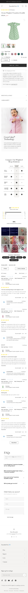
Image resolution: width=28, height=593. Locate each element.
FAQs (13, 456)
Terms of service (16, 590)
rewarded (13, 533)
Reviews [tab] (4, 265)
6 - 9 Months (14, 60)
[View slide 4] (16, 537)
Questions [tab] (12, 265)
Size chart (25, 57)
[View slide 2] (13, 537)
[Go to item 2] (8, 46)
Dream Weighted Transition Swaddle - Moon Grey (15, 351)
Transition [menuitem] (19, 257)
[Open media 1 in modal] (24, 20)
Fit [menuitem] (24, 257)
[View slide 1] (11, 537)
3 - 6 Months (5, 60)
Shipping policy (21, 590)
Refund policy (6, 590)
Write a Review (22, 269)
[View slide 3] (15, 537)
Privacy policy (11, 590)
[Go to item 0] (3, 46)
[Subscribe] (24, 575)
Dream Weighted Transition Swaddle (12, 284)
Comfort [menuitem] (13, 257)
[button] (8, 10)
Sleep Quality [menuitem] (6, 257)
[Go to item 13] (13, 46)
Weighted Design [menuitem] (14, 260)
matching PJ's (14, 84)
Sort (16, 273)
